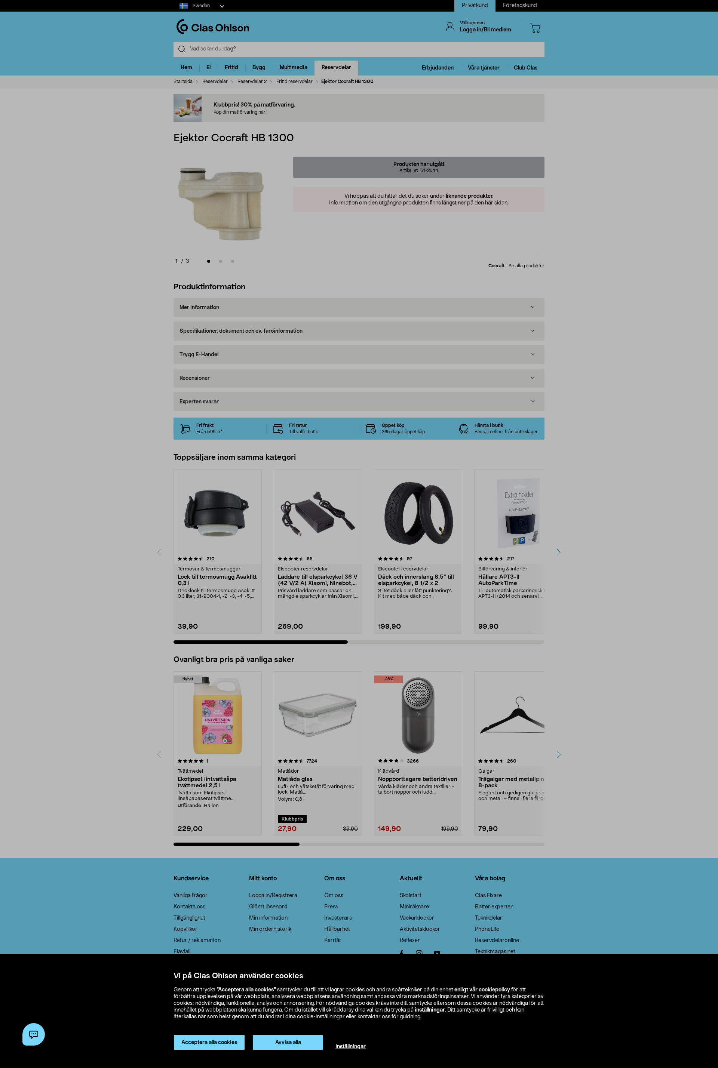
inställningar (430, 1010)
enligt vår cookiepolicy (482, 989)
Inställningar (350, 1046)
